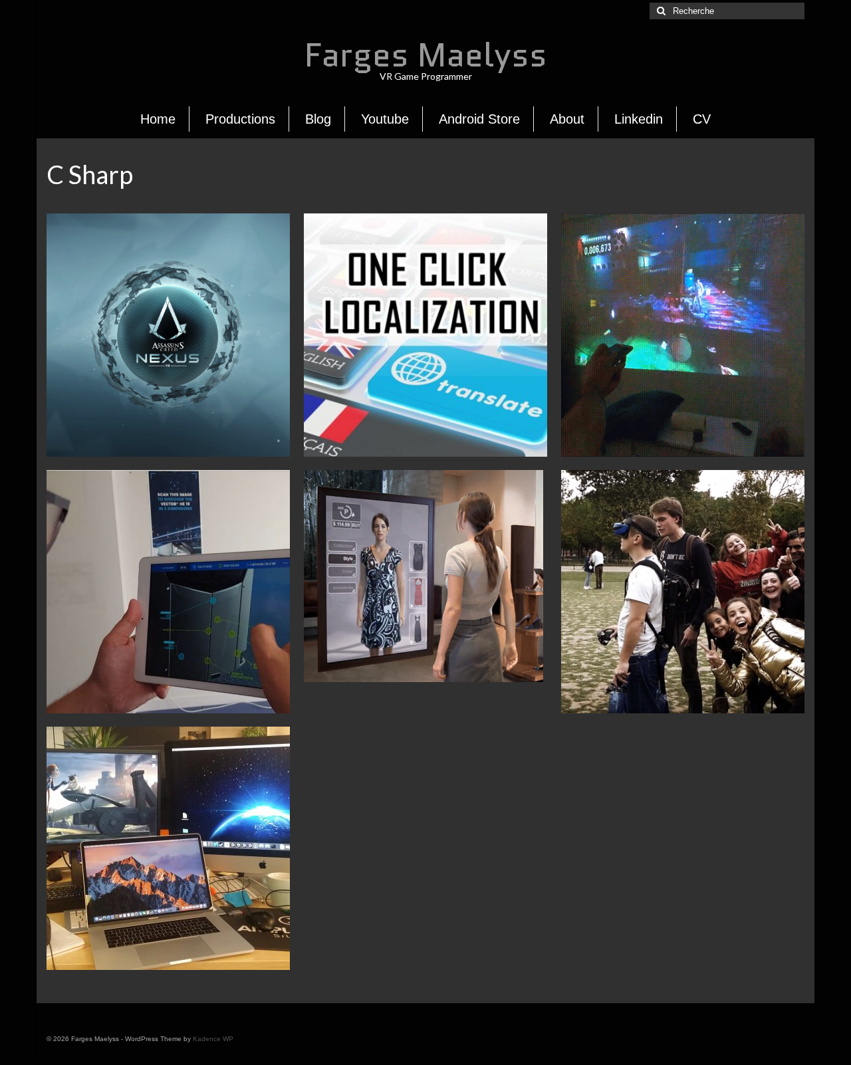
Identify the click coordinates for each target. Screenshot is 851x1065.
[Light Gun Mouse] (682, 335)
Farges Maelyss (425, 54)
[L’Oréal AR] (425, 577)
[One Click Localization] (425, 335)
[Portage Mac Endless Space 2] (168, 848)
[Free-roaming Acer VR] (682, 591)
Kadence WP (213, 1038)
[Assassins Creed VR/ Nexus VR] (168, 335)
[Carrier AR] (168, 591)
